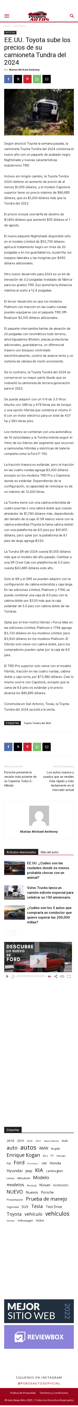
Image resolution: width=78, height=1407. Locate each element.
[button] (6, 16)
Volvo (40, 1220)
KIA (39, 1170)
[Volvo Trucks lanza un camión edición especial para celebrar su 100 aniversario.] (14, 892)
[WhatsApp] (37, 79)
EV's (45, 1156)
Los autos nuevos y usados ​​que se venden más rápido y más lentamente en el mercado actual (58, 781)
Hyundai (14, 1171)
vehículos (57, 1213)
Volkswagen (25, 1220)
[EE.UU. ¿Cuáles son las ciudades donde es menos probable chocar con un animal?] (14, 868)
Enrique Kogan (23, 1155)
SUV (25, 1206)
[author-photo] (39, 825)
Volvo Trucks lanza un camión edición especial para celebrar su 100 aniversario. (50, 892)
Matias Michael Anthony (24, 69)
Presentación (15, 1199)
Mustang (31, 1185)
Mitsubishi (23, 1178)
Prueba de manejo (46, 1199)
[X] (18, 79)
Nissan (44, 1185)
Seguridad (13, 1207)
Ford (19, 1162)
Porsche (47, 1192)
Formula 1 (33, 1163)
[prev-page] (6, 932)
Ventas (11, 1220)
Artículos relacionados (21, 852)
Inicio (7, 26)
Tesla (37, 1206)
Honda (55, 1163)
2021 (38, 1140)
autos (28, 1147)
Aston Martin (51, 1140)
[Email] (46, 79)
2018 (10, 1140)
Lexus (10, 1178)
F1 (52, 1156)
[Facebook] (8, 79)
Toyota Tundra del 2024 (37, 723)
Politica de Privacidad (23, 1393)
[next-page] (13, 932)
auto (12, 1147)
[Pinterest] (27, 79)
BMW (43, 1148)
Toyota (14, 1214)
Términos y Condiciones (54, 1393)
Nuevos (32, 1192)
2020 (29, 1140)
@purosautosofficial (39, 1383)
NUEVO (15, 1192)
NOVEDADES (61, 1185)
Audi (65, 1141)
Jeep (28, 1171)
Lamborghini (54, 1171)
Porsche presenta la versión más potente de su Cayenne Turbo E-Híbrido (20, 778)
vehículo (33, 1214)
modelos (15, 1185)
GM (44, 1163)
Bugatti (55, 1148)
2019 (20, 1141)
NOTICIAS (20, 26)
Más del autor (50, 852)
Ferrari (61, 1156)
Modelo (41, 1177)
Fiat (9, 1163)
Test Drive (54, 1207)
